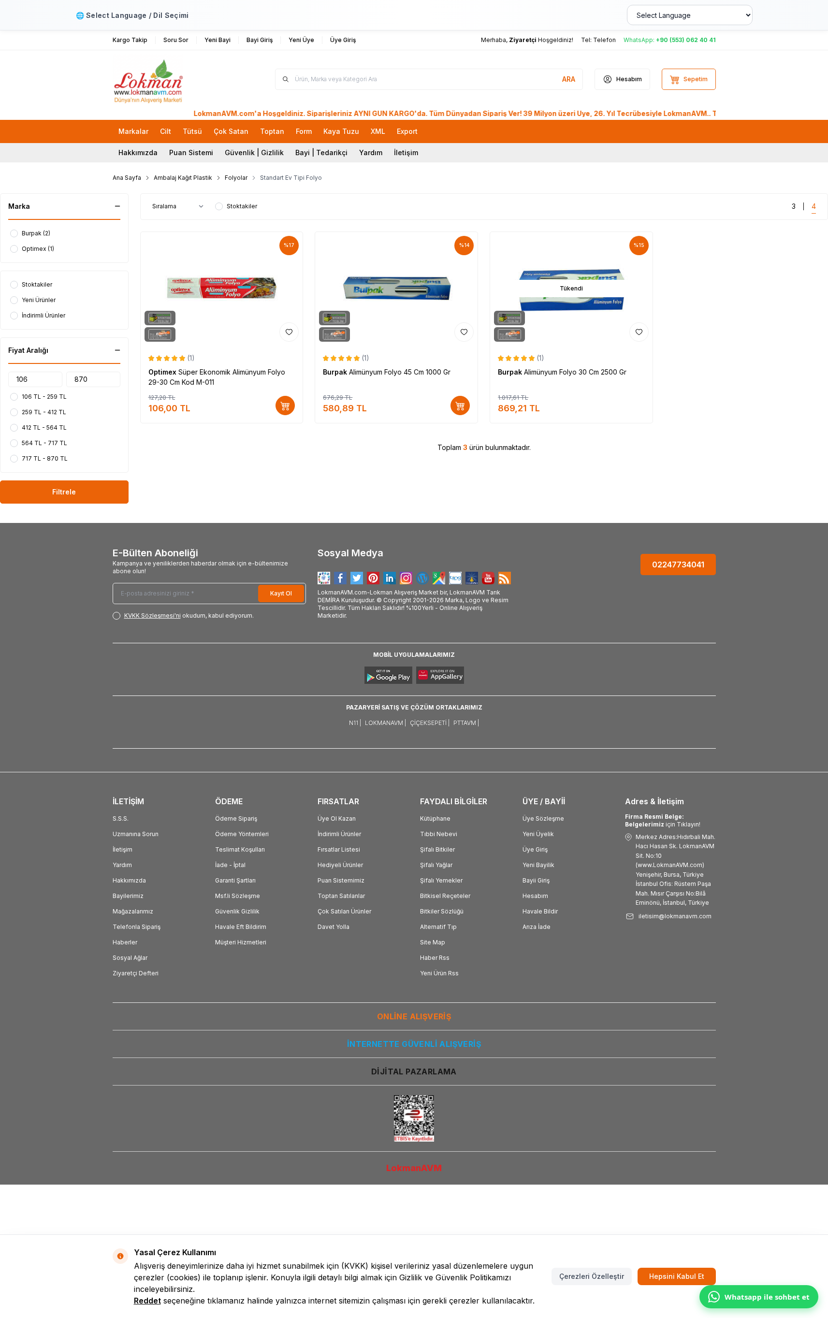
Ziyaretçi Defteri (136, 973)
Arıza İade (537, 926)
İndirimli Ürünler (339, 834)
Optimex (163, 372)
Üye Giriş (535, 849)
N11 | (355, 722)
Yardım (370, 152)
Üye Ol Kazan (337, 818)
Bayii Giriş (536, 880)
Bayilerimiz (128, 895)
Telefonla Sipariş (136, 926)
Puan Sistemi (191, 152)
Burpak (336, 372)
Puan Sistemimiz (341, 880)
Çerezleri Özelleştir (591, 1276)
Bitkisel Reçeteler (445, 895)
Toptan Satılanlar (341, 895)
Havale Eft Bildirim (240, 926)
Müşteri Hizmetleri (240, 942)
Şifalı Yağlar (436, 865)
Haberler (125, 942)
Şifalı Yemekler (441, 880)
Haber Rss (435, 957)
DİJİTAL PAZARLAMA (414, 1071)
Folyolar (236, 177)
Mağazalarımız (133, 911)
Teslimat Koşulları (240, 849)
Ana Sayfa (127, 177)
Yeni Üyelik (538, 834)
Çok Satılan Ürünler (344, 911)
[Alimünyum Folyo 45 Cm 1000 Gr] (396, 289)
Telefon (604, 39)
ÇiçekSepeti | (430, 722)
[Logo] (171, 79)
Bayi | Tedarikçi (321, 152)
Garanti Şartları (235, 880)
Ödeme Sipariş (236, 818)
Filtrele (64, 492)
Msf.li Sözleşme (237, 895)
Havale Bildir (540, 911)
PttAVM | (466, 722)
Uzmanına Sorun (136, 834)
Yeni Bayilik (538, 865)
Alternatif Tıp (438, 926)
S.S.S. (121, 818)
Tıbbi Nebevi (438, 834)
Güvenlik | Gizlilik (254, 152)
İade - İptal (230, 865)
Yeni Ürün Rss (439, 973)
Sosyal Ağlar (130, 957)
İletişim (406, 152)
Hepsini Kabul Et (676, 1276)
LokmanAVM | (385, 722)
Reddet (147, 1300)
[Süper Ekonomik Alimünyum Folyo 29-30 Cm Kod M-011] (222, 289)
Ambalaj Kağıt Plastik (183, 177)
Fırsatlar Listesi (339, 849)
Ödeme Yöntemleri (242, 834)
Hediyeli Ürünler (340, 865)
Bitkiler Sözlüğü (442, 911)
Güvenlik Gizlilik (237, 911)
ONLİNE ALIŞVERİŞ (414, 1016)
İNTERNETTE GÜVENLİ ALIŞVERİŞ (414, 1044)
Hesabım (535, 895)
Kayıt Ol (281, 593)
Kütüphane (435, 818)
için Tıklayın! (662, 820)
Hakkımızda (138, 152)
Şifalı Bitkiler (437, 849)
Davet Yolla (333, 926)
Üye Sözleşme (543, 818)
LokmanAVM (414, 1168)
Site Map (432, 942)
